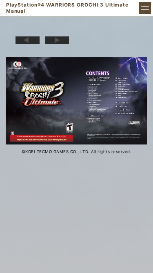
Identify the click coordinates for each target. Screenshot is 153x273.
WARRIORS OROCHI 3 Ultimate (67, 8)
